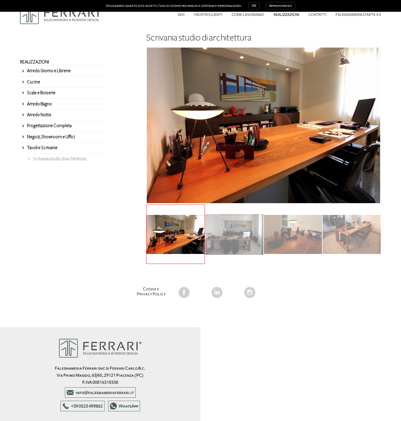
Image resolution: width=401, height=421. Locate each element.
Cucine (33, 82)
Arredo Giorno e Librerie (49, 70)
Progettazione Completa (49, 125)
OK (254, 6)
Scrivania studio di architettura (60, 158)
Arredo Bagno (39, 104)
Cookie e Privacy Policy (151, 291)
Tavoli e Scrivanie (42, 147)
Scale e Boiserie (41, 92)
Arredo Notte (39, 114)
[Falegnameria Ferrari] (61, 14)
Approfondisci (280, 6)
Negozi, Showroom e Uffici (51, 136)
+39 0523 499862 (87, 406)
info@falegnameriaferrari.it (105, 392)
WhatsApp (128, 406)
